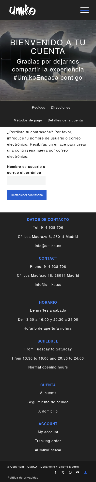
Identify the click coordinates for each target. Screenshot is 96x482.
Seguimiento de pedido (48, 401)
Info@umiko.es (48, 245)
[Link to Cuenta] (85, 472)
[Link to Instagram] (70, 472)
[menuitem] (82, 10)
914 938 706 (52, 227)
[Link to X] (63, 472)
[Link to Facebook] (55, 472)
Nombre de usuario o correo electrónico (26, 169)
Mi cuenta (48, 392)
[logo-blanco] (39, 10)
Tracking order (48, 440)
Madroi (74, 466)
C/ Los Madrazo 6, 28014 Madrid (48, 236)
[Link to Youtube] (77, 472)
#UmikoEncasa (48, 449)
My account (48, 431)
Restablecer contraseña (27, 195)
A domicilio (48, 411)
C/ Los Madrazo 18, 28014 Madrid (48, 275)
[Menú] (82, 10)
